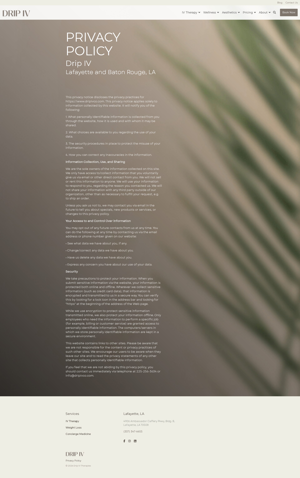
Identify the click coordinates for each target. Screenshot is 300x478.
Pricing (248, 12)
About (263, 12)
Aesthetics (230, 12)
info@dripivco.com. (80, 376)
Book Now (288, 12)
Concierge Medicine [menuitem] (78, 434)
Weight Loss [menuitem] (74, 427)
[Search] (274, 12)
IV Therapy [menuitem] (72, 421)
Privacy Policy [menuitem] (73, 460)
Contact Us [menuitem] (291, 2)
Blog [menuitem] (279, 2)
